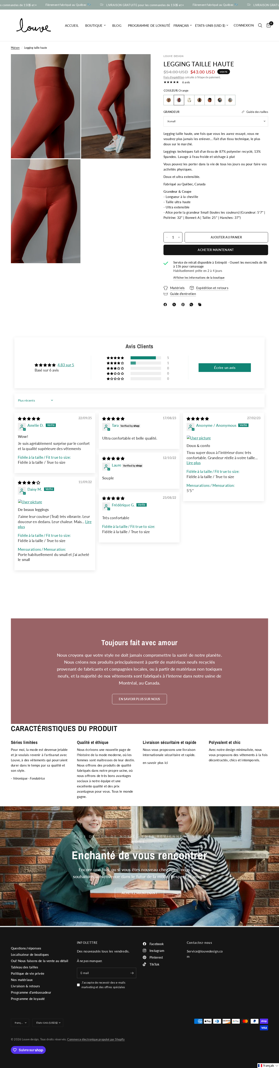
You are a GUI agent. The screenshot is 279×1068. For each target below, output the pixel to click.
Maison (15, 47)
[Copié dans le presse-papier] (200, 304)
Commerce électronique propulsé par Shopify (96, 1039)
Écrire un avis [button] (224, 367)
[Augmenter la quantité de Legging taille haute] (179, 237)
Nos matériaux (22, 980)
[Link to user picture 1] (223, 438)
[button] (115, 357)
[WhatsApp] (192, 304)
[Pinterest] (184, 304)
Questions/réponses (26, 948)
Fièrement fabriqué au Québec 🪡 (56, 4)
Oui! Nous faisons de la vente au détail (39, 961)
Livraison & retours (25, 986)
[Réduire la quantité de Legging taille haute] (167, 237)
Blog (116, 25)
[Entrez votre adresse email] (132, 973)
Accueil (72, 25)
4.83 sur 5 (66, 365)
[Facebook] (166, 304)
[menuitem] (72, 25)
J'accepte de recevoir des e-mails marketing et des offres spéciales (104, 985)
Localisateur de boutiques (30, 954)
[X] (175, 304)
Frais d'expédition (173, 77)
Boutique (93, 25)
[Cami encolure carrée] (189, 100)
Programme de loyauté (149, 25)
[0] (267, 25)
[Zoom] (71, 63)
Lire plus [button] (194, 462)
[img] (29, 418)
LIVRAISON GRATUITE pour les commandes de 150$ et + (133, 5)
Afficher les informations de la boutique (199, 277)
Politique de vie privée (27, 973)
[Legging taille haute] (168, 100)
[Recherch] (260, 25)
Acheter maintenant (216, 250)
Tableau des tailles (24, 967)
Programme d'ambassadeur (31, 992)
